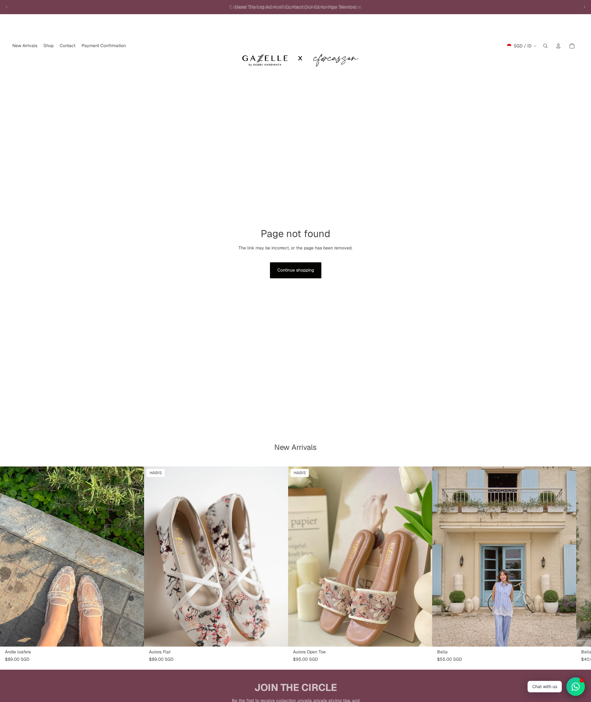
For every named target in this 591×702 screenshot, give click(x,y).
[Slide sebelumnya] (7, 7)
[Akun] (558, 46)
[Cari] (545, 46)
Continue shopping (295, 270)
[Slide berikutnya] (584, 7)
